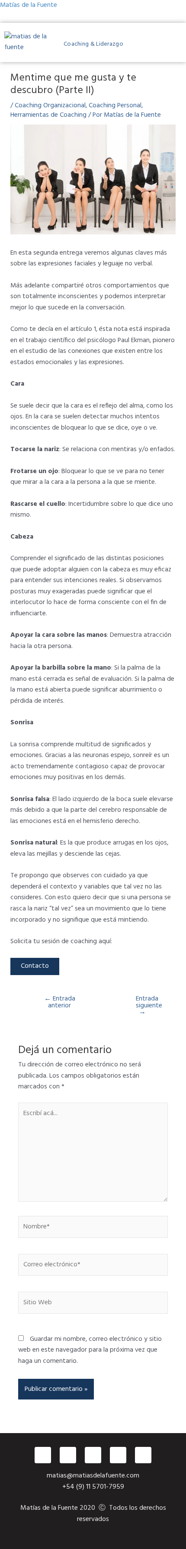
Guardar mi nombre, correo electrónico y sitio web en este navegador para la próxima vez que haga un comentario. (90, 1350)
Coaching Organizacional (50, 105)
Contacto (35, 966)
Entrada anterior (59, 1002)
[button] (183, 44)
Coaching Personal (115, 105)
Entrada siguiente (147, 1006)
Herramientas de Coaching (48, 115)
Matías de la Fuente (28, 5)
